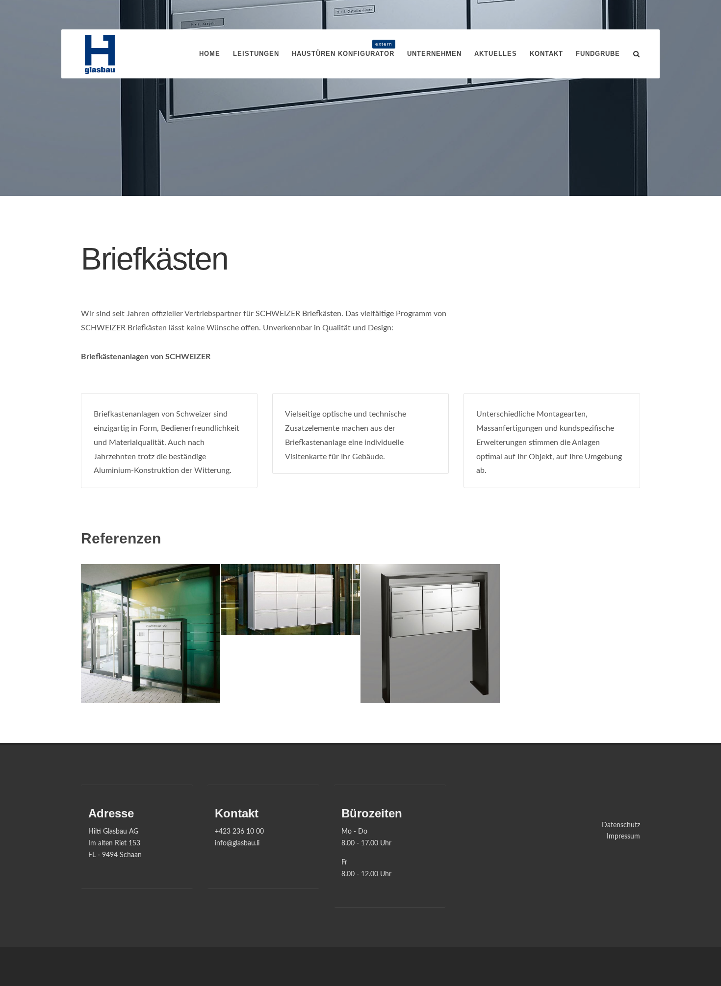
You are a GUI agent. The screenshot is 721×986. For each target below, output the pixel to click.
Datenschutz (621, 825)
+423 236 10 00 (239, 831)
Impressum (623, 836)
